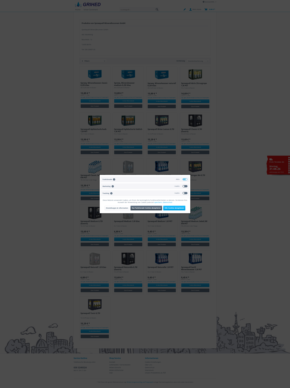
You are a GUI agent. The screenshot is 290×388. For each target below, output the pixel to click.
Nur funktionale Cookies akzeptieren (146, 208)
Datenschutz (167, 202)
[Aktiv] (184, 179)
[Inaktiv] (184, 186)
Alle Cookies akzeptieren (174, 208)
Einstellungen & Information (117, 208)
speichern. (158, 202)
